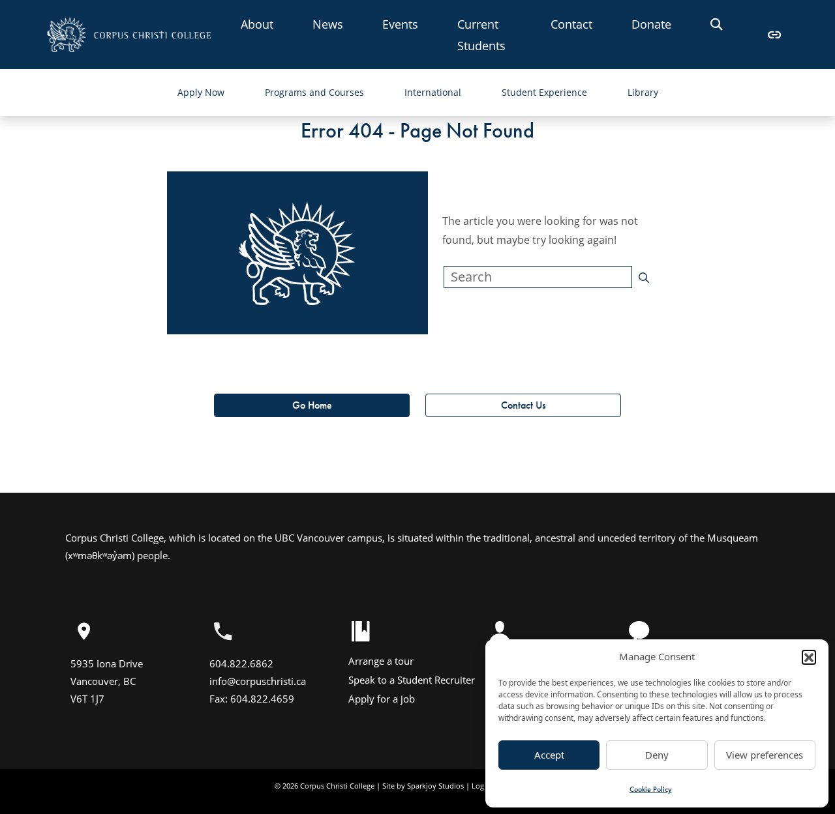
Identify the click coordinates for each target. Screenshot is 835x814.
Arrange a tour (381, 660)
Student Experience (544, 92)
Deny (657, 754)
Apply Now (200, 92)
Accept (549, 754)
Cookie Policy (651, 789)
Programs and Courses (314, 92)
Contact (571, 24)
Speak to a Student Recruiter (411, 679)
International (432, 92)
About (257, 24)
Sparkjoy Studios (435, 786)
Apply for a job (381, 698)
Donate (651, 24)
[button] (808, 656)
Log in (482, 786)
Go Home (312, 405)
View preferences (764, 754)
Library (643, 92)
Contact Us (523, 405)
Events (400, 24)
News (327, 24)
